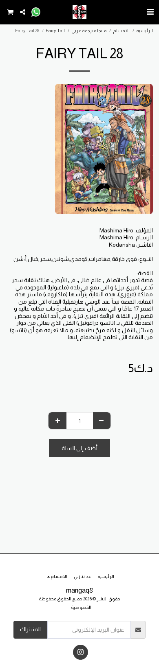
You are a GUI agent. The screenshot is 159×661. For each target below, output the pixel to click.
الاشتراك (30, 629)
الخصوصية (81, 607)
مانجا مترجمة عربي (88, 30)
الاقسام (121, 30)
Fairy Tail (55, 30)
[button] (150, 11)
